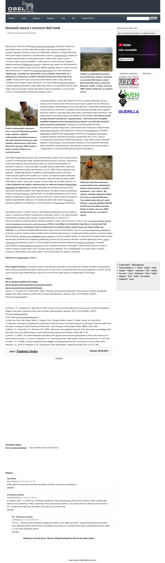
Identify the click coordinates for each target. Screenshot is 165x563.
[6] (6, 233)
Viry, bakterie (145, 276)
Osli (147, 270)
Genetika (122, 270)
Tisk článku (59, 358)
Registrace (50, 18)
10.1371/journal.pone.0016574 (18, 297)
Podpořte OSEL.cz (88, 18)
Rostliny (154, 273)
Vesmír (135, 276)
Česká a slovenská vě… (126, 267)
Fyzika (154, 267)
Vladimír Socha (27, 351)
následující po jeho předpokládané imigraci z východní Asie (38, 236)
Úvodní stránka (124, 265)
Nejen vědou (139, 270)
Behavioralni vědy (138, 265)
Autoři (23, 18)
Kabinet (130, 270)
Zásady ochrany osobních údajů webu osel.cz (82, 560)
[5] (48, 224)
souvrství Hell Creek (61, 55)
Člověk (139, 267)
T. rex (83, 230)
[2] (92, 149)
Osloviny (154, 270)
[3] (30, 188)
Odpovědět (10, 487)
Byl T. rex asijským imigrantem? (16, 448)
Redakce (11, 18)
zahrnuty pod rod (46, 131)
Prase (130, 273)
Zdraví (131, 279)
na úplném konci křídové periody (42, 71)
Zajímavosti (123, 279)
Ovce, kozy (122, 273)
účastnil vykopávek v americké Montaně (43, 46)
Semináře (122, 276)
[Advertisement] (113, 6)
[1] (52, 86)
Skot (129, 276)
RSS (73, 18)
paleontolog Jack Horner (67, 83)
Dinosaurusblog (22, 258)
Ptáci (147, 273)
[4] (22, 221)
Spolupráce (36, 18)
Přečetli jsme (139, 273)
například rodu (28, 65)
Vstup (63, 18)
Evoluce (146, 267)
